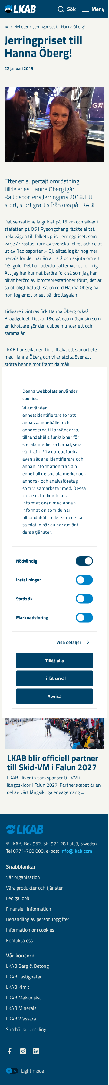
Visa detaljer (68, 642)
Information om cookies (30, 930)
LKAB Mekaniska (23, 998)
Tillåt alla (54, 660)
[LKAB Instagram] (23, 1051)
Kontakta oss (19, 941)
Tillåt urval (55, 678)
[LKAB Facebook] (9, 1051)
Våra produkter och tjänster (34, 888)
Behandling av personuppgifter (37, 919)
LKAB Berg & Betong (27, 966)
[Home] (7, 26)
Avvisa (54, 696)
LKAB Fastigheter (24, 977)
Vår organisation (23, 877)
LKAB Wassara (21, 1019)
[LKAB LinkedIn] (36, 1051)
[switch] (84, 580)
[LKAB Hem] (20, 9)
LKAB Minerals (21, 1008)
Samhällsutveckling (26, 1030)
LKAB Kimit (17, 987)
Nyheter (21, 26)
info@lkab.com (76, 851)
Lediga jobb (17, 898)
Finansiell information (28, 909)
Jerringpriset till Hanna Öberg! (59, 26)
